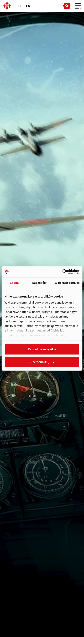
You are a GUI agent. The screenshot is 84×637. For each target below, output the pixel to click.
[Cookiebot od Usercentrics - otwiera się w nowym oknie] (62, 271)
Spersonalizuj (39, 362)
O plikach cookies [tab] (67, 282)
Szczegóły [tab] (39, 282)
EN (28, 6)
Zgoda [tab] (14, 282)
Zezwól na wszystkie (42, 349)
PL (20, 6)
